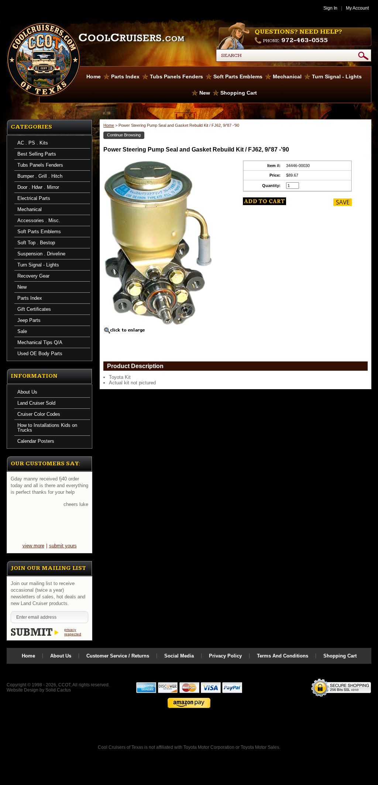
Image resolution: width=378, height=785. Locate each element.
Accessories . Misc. (38, 220)
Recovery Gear (33, 276)
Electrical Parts (33, 198)
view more (33, 545)
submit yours (63, 545)
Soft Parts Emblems (237, 76)
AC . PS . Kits (32, 143)
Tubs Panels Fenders (176, 76)
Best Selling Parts (36, 154)
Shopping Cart (238, 93)
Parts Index (125, 76)
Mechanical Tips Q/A (39, 342)
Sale (22, 331)
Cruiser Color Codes (38, 414)
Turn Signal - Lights (337, 76)
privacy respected (72, 632)
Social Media (179, 655)
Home (93, 76)
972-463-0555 (304, 40)
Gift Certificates (34, 309)
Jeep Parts (29, 320)
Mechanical (287, 76)
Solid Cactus (58, 690)
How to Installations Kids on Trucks (47, 427)
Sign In (330, 8)
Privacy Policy (225, 655)
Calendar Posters (35, 441)
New (204, 93)
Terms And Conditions (282, 655)
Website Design (22, 690)
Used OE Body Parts (39, 353)
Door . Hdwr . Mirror (38, 187)
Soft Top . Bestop (36, 242)
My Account (357, 8)
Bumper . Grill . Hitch (39, 176)
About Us (27, 392)
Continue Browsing (124, 135)
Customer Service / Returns (117, 655)
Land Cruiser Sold (36, 403)
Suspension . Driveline (41, 253)
